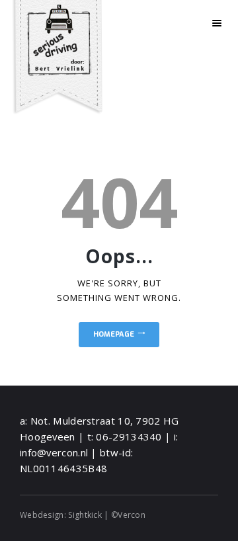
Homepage (113, 334)
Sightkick (85, 514)
